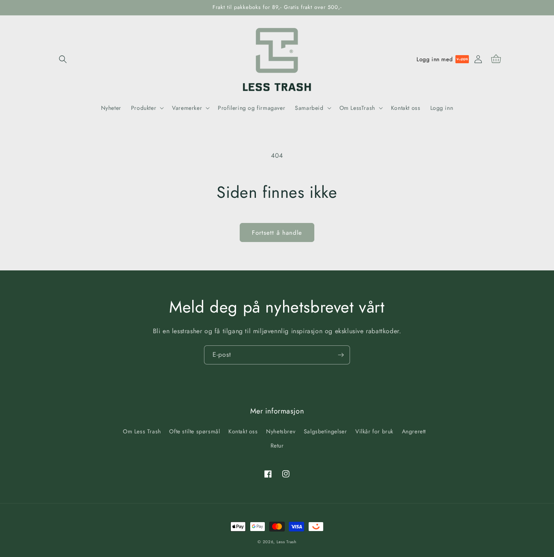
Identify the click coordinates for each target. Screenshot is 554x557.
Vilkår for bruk (374, 431)
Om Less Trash (142, 431)
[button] (63, 59)
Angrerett (414, 431)
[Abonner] (341, 354)
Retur (277, 445)
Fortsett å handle (277, 232)
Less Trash (286, 542)
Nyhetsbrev (280, 431)
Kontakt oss (243, 431)
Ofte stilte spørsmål (194, 431)
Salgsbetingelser (325, 431)
